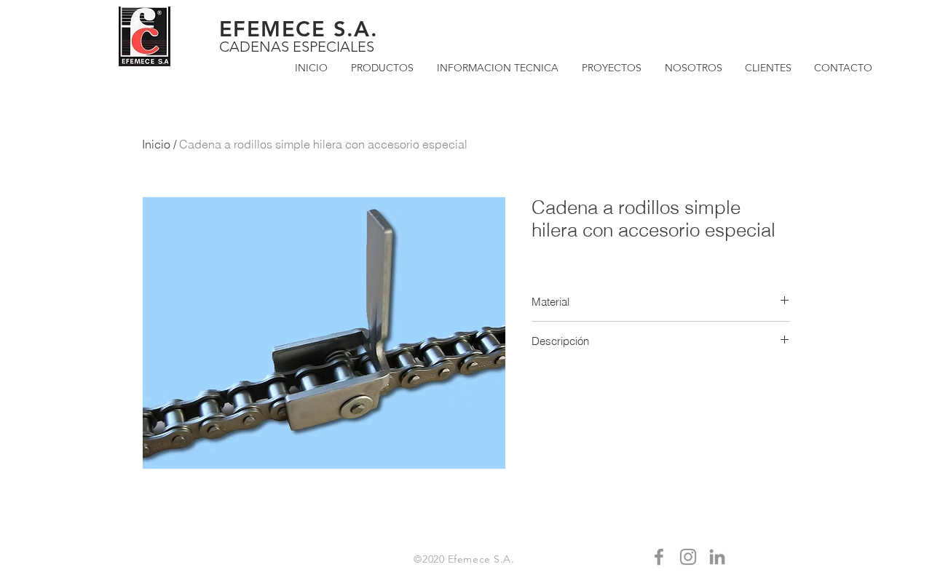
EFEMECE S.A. (298, 28)
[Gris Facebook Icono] (659, 557)
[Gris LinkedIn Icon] (717, 557)
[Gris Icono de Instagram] (688, 557)
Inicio (156, 144)
